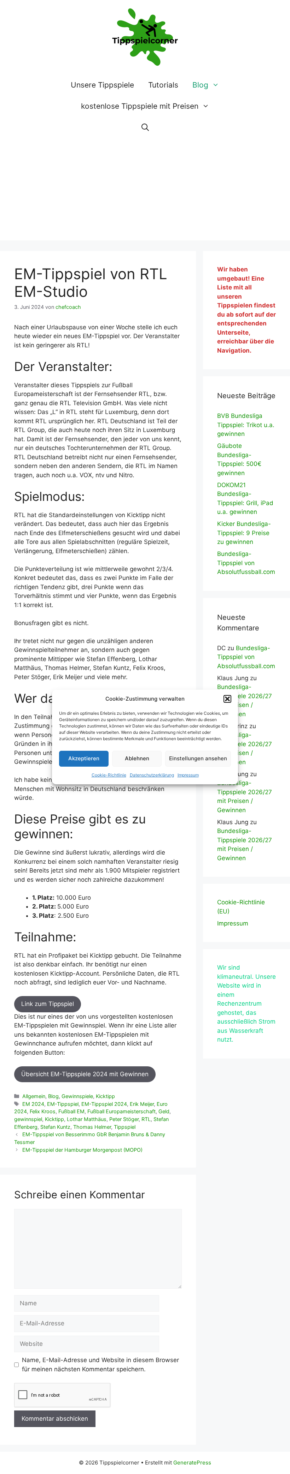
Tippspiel (124, 1127)
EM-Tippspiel (63, 1104)
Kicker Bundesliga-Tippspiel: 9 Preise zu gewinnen (244, 532)
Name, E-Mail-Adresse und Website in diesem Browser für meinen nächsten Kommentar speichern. (100, 1364)
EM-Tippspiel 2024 (104, 1104)
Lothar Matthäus (86, 1119)
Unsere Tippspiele (102, 84)
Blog (200, 84)
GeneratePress (192, 1462)
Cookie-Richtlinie (109, 775)
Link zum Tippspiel (47, 1003)
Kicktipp (105, 1096)
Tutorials (163, 84)
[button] (227, 698)
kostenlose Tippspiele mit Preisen (139, 106)
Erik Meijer (142, 1104)
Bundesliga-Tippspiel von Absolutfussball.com (246, 562)
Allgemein (33, 1096)
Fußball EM (71, 1111)
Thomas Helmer (92, 1127)
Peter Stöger (124, 1119)
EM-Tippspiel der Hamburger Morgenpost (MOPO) (82, 1150)
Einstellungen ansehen (198, 758)
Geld (163, 1111)
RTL (146, 1119)
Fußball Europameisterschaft (121, 1111)
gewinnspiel (28, 1119)
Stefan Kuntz (55, 1127)
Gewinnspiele (77, 1096)
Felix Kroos (43, 1111)
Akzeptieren (83, 758)
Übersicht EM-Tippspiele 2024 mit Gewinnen (85, 1074)
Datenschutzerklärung (152, 775)
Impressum (188, 775)
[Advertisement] (145, 191)
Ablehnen (137, 758)
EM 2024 (33, 1104)
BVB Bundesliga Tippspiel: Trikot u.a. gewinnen (245, 424)
